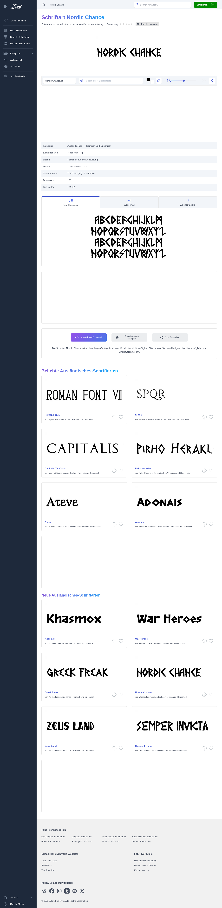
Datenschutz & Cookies (145, 865)
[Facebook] (51, 893)
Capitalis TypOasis (55, 468)
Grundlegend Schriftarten (53, 836)
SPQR (138, 414)
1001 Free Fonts (49, 860)
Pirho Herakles (143, 468)
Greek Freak (51, 692)
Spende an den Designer (131, 337)
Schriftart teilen (172, 337)
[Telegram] (44, 893)
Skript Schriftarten (110, 841)
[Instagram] (59, 893)
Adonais (139, 522)
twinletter (53, 643)
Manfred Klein (55, 473)
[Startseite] (43, 5)
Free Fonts (46, 865)
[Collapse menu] (5, 6)
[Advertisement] (129, 116)
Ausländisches (74, 146)
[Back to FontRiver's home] (15, 6)
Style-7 (52, 419)
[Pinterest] (74, 893)
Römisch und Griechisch (98, 146)
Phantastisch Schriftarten (114, 836)
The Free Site (47, 870)
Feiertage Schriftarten (82, 841)
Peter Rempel (145, 473)
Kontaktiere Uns (141, 870)
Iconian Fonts (145, 419)
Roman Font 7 (52, 414)
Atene (48, 522)
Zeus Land (51, 746)
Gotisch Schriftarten (50, 841)
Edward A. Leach (146, 527)
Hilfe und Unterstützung (145, 860)
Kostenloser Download (91, 337)
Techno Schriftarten (141, 841)
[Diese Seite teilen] (212, 81)
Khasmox (50, 638)
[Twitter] (82, 893)
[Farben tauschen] (159, 81)
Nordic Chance (143, 692)
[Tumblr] (67, 893)
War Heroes (141, 638)
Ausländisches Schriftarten (144, 836)
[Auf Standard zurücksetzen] (204, 81)
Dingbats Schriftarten (81, 836)
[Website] (81, 152)
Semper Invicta (143, 746)
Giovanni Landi (55, 527)
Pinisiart (142, 643)
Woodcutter (63, 24)
